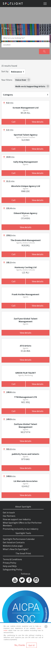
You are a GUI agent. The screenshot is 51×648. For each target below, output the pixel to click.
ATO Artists (25, 345)
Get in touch (9, 512)
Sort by (4, 71)
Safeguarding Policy (12, 569)
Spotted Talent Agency (25, 134)
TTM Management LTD (25, 397)
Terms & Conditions (12, 559)
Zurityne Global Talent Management (25, 425)
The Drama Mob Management (25, 240)
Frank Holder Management (25, 294)
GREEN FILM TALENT (25, 372)
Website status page (13, 545)
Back (6, 28)
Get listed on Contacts (14, 542)
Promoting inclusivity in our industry (20, 528)
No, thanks (19, 645)
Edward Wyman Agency (25, 213)
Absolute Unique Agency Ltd (25, 186)
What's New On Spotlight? (15, 549)
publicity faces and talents (25, 454)
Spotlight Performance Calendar (19, 539)
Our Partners (9, 515)
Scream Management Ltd (25, 107)
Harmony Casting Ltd (25, 267)
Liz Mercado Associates (26, 481)
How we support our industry (17, 519)
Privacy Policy (9, 562)
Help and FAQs (10, 566)
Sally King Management (25, 161)
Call (13, 121)
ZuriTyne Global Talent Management (25, 320)
